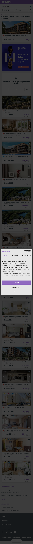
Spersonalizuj (15, 287)
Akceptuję (16, 282)
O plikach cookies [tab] (26, 255)
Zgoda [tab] (5, 255)
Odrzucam (16, 292)
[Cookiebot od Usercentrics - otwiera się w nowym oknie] (24, 251)
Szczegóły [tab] (15, 255)
